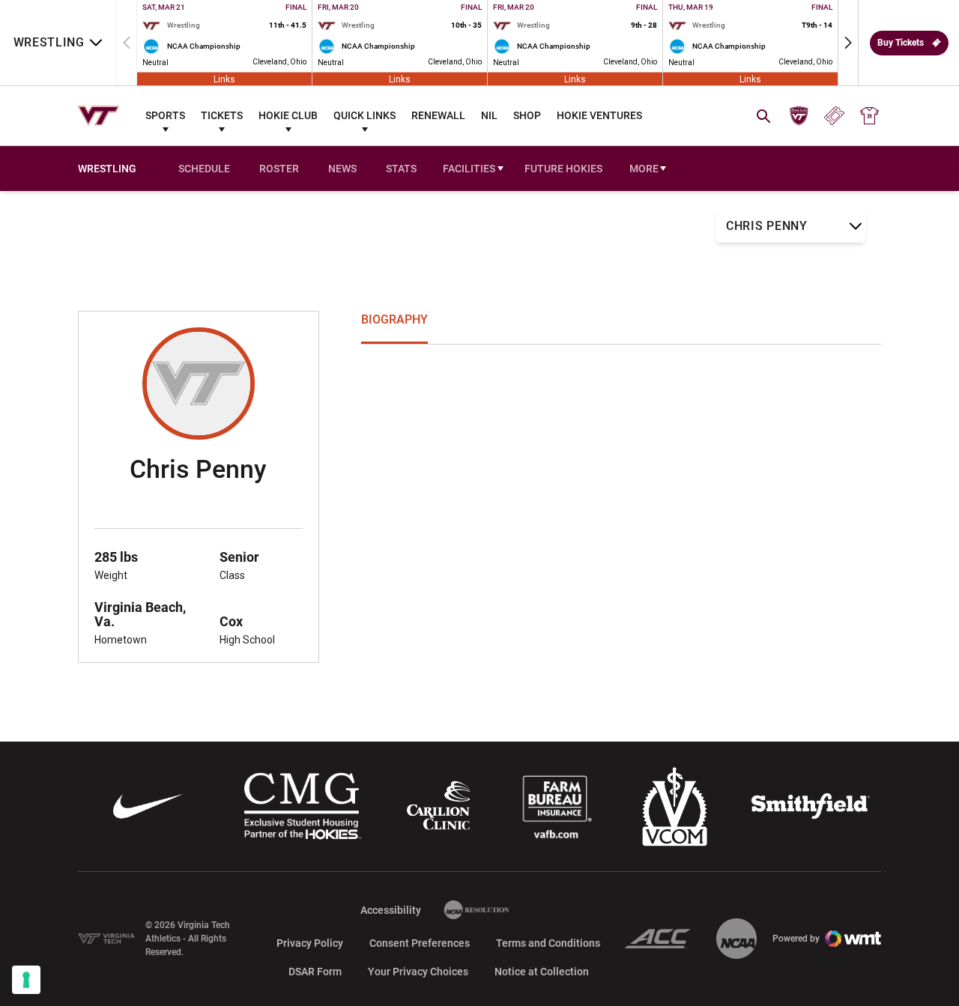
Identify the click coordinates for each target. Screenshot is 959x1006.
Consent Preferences (419, 943)
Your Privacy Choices (418, 972)
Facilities (469, 169)
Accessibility (390, 909)
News (342, 169)
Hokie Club (288, 115)
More (644, 169)
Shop (527, 115)
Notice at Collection (541, 972)
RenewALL (438, 115)
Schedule (204, 169)
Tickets (222, 115)
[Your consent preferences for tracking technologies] (26, 980)
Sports (165, 115)
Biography (394, 319)
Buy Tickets (900, 42)
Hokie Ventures (599, 115)
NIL (489, 115)
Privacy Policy (309, 943)
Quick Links (364, 115)
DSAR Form (315, 972)
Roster (279, 169)
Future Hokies (563, 169)
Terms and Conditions (548, 943)
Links (224, 78)
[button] (848, 42)
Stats (401, 169)
